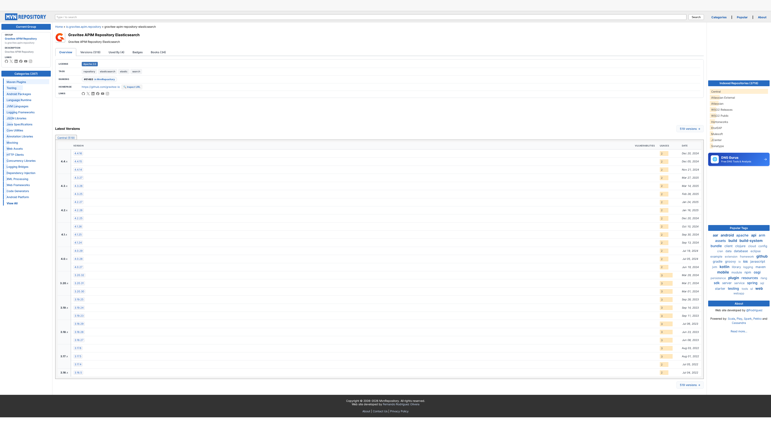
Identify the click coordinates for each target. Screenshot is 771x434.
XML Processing (17, 179)
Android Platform (18, 197)
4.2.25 (78, 218)
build (733, 240)
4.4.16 (78, 153)
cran (720, 251)
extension (731, 256)
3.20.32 (79, 275)
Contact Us (380, 411)
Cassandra (739, 322)
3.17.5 (77, 356)
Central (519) (66, 137)
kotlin (725, 267)
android (728, 235)
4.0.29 (78, 250)
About (762, 17)
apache (743, 235)
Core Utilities (15, 130)
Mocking (12, 142)
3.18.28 (79, 332)
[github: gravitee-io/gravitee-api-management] (83, 93)
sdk (717, 283)
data (728, 251)
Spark (748, 318)
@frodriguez (754, 310)
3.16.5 (78, 372)
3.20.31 (79, 283)
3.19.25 (79, 299)
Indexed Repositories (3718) (739, 83)
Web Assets (15, 148)
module (737, 272)
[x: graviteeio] (11, 61)
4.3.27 (78, 177)
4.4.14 (78, 169)
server (727, 283)
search (136, 71)
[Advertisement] (385, 5)
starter (720, 289)
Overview (65, 52)
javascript (757, 261)
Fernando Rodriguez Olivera (401, 404)
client (729, 246)
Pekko (757, 318)
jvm (715, 267)
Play (739, 318)
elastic (123, 71)
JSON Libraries (17, 118)
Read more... (739, 331)
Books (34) (158, 52)
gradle (718, 261)
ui (752, 289)
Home (59, 26)
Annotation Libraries (20, 136)
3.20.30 (79, 291)
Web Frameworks (18, 185)
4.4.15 (78, 161)
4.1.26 (78, 226)
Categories (719, 17)
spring (753, 283)
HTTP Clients (15, 154)
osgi (757, 272)
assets (721, 241)
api (754, 235)
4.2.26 (78, 210)
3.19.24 (79, 307)
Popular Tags (739, 228)
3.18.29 (79, 323)
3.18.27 (78, 340)
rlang (764, 278)
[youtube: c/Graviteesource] (25, 61)
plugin (734, 278)
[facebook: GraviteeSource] (20, 61)
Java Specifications (20, 124)
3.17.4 (77, 364)
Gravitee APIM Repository (21, 38)
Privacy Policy (399, 411)
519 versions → (690, 128)
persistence (719, 278)
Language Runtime (19, 100)
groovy (731, 261)
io (739, 261)
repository (89, 71)
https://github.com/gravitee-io (101, 86)
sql (762, 283)
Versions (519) (90, 52)
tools (745, 288)
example (716, 256)
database (741, 251)
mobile (723, 272)
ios (746, 261)
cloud (752, 246)
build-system (751, 240)
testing (734, 289)
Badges (138, 52)
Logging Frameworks (21, 112)
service (740, 283)
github (762, 256)
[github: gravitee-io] (6, 61)
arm (762, 235)
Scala (731, 318)
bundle (717, 246)
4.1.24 (78, 242)
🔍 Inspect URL (132, 86)
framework (747, 256)
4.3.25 (78, 194)
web (759, 288)
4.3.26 (78, 185)
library (737, 267)
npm (748, 272)
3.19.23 (79, 315)
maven (761, 267)
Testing (11, 88)
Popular (742, 17)
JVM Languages (18, 106)
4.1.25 (78, 234)
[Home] (26, 19)
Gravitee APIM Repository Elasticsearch (104, 35)
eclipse (756, 251)
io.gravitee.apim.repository (83, 26)
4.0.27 (78, 267)
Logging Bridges (18, 166)
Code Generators (18, 191)
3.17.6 (77, 348)
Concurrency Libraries (21, 160)
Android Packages (19, 94)
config (762, 246)
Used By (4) (116, 52)
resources (750, 278)
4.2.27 (78, 202)
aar (716, 235)
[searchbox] (370, 17)
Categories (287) (26, 73)
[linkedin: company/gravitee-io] (16, 61)
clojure (741, 246)
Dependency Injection (21, 173)
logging (748, 267)
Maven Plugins (16, 82)
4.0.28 (78, 258)
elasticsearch (107, 71)
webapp (738, 293)
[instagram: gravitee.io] (30, 61)
